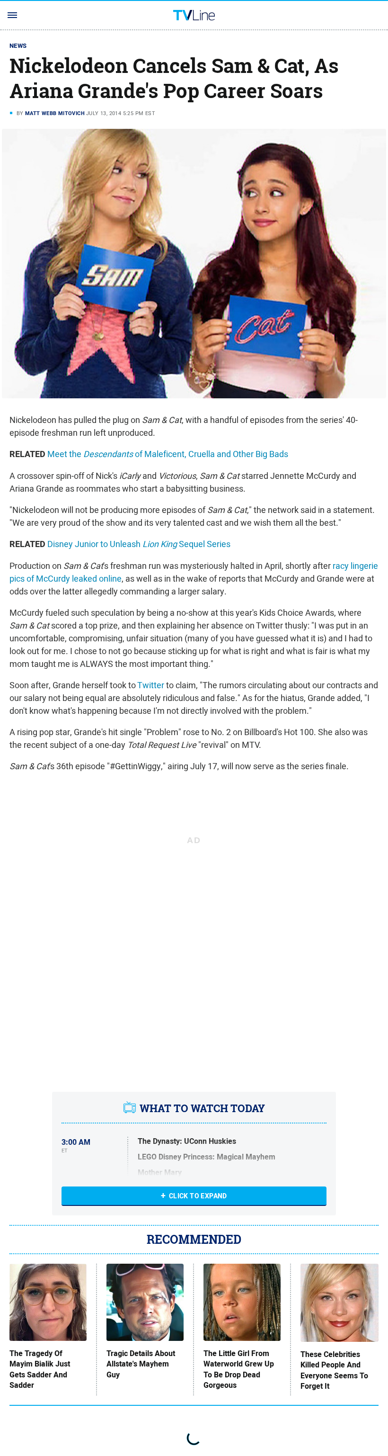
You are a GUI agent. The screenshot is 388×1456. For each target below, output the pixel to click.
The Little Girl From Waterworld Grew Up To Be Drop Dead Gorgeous (238, 1369)
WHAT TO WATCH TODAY (202, 1108)
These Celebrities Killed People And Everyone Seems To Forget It (334, 1370)
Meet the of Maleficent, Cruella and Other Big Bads (167, 454)
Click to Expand (198, 1196)
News (18, 45)
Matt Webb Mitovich (55, 113)
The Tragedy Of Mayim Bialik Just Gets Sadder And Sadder (39, 1369)
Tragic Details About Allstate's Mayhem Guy (140, 1364)
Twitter (150, 685)
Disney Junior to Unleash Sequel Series (138, 544)
